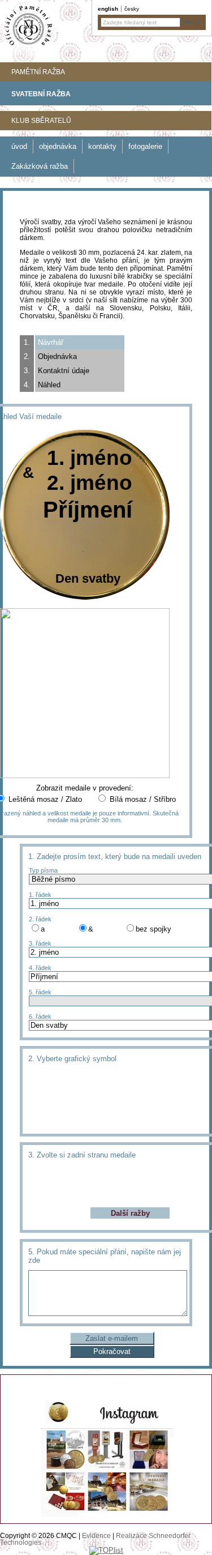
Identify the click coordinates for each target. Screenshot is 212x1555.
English (108, 9)
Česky (131, 9)
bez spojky (153, 929)
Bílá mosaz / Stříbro (143, 799)
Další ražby (130, 1213)
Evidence (96, 1535)
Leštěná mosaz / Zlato (45, 799)
